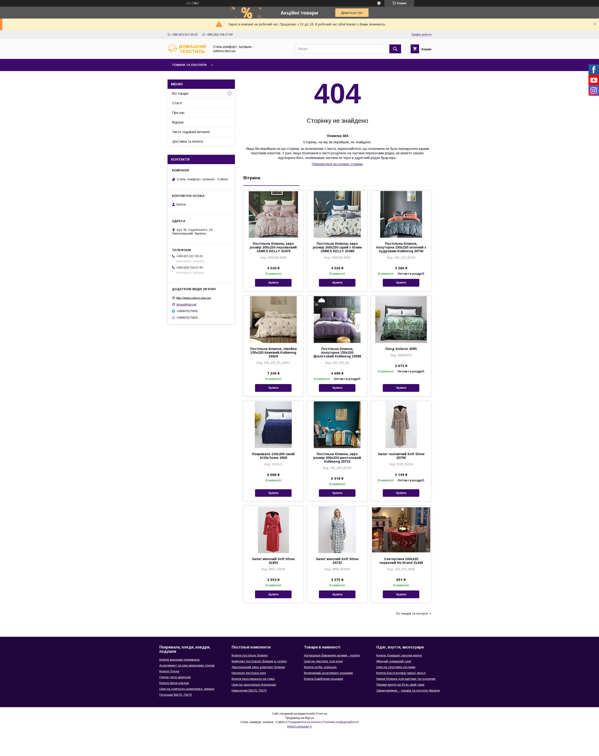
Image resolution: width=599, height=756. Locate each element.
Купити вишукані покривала (179, 659)
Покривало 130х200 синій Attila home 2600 (273, 456)
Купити (273, 282)
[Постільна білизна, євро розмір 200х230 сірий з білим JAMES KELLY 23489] (337, 214)
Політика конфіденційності (341, 722)
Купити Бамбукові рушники (323, 678)
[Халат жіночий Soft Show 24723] (337, 529)
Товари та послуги (189, 65)
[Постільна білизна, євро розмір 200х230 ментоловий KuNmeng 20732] (337, 424)
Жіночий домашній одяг (393, 661)
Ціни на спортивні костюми (395, 667)
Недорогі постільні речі (249, 673)
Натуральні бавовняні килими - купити (332, 655)
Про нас (178, 113)
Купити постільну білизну (250, 655)
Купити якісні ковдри (174, 683)
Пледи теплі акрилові (175, 677)
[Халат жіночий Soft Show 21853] (273, 529)
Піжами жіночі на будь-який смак (400, 684)
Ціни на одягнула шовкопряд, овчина (186, 689)
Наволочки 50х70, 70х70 (249, 690)
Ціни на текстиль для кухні (323, 661)
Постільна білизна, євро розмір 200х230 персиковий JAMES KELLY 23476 (273, 247)
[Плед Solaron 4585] (401, 319)
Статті (177, 103)
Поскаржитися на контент (304, 722)
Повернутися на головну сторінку (337, 164)
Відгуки (177, 122)
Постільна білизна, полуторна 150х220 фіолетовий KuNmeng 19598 (337, 352)
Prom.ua (321, 713)
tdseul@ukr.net (186, 304)
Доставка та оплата (187, 141)
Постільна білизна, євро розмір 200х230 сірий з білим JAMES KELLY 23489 (337, 247)
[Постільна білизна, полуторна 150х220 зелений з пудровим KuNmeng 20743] (401, 214)
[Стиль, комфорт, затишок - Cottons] (187, 53)
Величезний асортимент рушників (328, 673)
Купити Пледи (169, 671)
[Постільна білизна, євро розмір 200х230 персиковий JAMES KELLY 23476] (273, 214)
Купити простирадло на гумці (253, 678)
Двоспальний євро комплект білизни (258, 667)
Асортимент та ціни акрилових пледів (187, 665)
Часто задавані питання (191, 132)
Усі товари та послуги (412, 613)
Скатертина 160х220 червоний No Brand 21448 (401, 561)
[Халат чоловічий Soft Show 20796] (401, 424)
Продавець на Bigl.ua (299, 718)
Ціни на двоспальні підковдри (254, 684)
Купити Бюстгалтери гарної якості (401, 673)
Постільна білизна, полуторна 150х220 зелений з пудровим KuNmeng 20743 (401, 247)
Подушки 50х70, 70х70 (175, 694)
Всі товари (180, 93)
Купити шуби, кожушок (320, 667)
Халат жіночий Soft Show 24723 (337, 561)
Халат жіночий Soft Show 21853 (273, 561)
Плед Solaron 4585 (401, 349)
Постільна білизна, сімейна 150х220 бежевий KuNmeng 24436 (273, 352)
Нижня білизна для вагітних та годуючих (406, 678)
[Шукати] (395, 48)
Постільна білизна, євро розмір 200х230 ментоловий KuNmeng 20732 (337, 457)
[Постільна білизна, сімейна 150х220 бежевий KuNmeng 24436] (273, 319)
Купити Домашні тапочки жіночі (399, 655)
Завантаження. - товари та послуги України (408, 690)
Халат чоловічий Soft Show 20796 (401, 456)
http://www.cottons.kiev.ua (193, 297)
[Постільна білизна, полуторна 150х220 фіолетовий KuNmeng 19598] (337, 319)
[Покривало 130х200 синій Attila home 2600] (273, 424)
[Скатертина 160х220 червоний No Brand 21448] (401, 529)
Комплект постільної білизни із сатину (259, 661)
